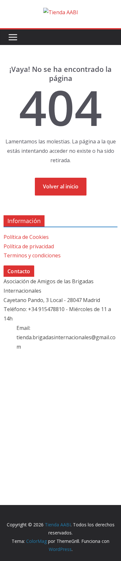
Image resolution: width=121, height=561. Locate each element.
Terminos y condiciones (32, 255)
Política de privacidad (29, 246)
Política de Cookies (26, 237)
